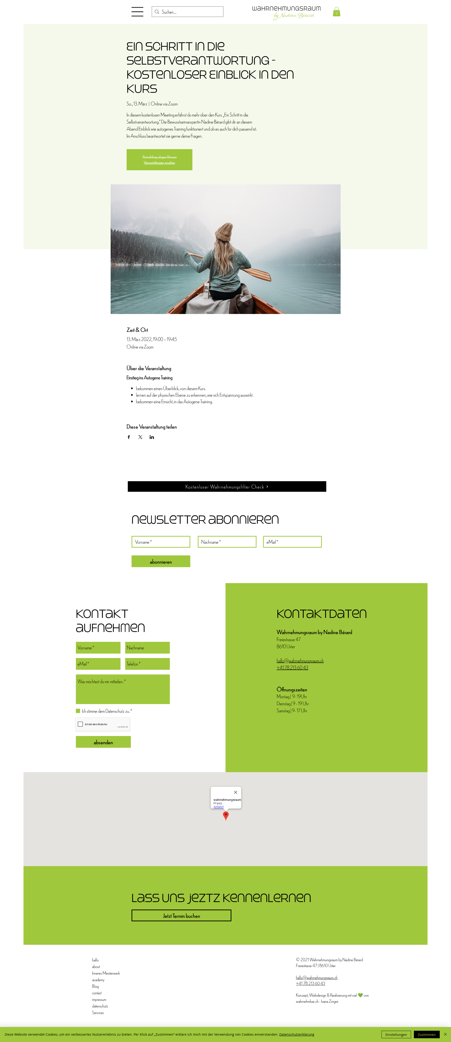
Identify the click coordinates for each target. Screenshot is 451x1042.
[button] (137, 11)
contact (96, 992)
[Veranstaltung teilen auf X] (140, 437)
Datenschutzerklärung (296, 1034)
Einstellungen (396, 1034)
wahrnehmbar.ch (307, 1001)
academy (98, 979)
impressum (99, 999)
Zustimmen (427, 1034)
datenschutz (100, 1005)
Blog (95, 986)
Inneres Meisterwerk (103, 973)
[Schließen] (445, 1034)
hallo (95, 959)
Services (98, 1012)
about (96, 966)
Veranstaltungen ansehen (159, 162)
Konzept (302, 995)
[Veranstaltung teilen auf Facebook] (129, 437)
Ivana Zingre (329, 1001)
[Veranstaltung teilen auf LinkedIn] (152, 437)
